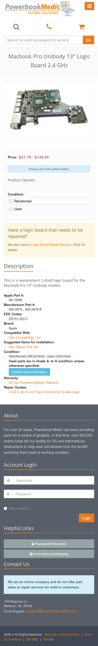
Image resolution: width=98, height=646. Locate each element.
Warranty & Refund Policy (61, 634)
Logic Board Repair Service (51, 244)
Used (18, 209)
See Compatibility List (25, 337)
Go (88, 39)
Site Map (32, 639)
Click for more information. (29, 372)
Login (86, 517)
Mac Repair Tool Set (23, 346)
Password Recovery (50, 543)
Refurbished (22, 201)
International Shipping (50, 553)
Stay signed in (19, 508)
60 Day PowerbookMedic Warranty (34, 382)
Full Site (48, 639)
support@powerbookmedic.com (51, 610)
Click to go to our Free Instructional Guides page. (44, 391)
